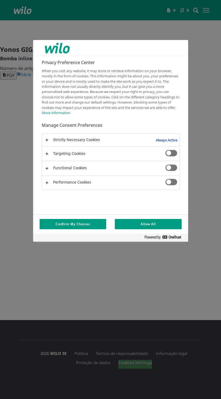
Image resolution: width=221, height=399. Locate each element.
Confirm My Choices (73, 224)
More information (56, 112)
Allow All (148, 224)
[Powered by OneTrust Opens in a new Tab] (164, 238)
